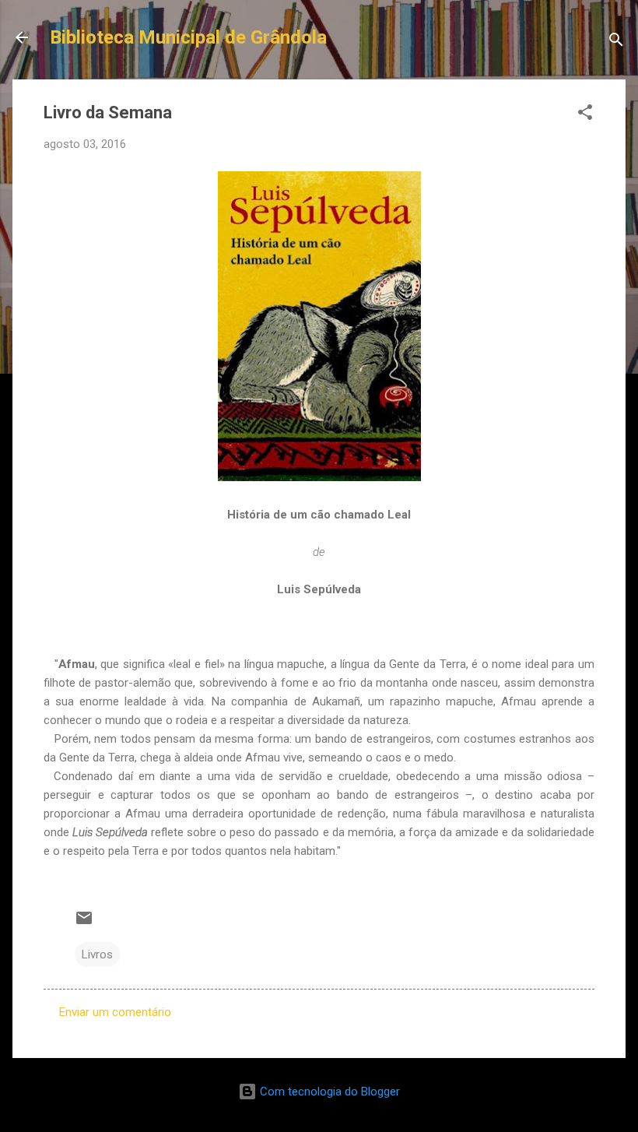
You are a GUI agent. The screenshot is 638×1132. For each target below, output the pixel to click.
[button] (585, 115)
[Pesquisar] (616, 42)
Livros (97, 954)
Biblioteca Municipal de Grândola (188, 37)
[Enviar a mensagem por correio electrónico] (84, 923)
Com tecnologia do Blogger (328, 1092)
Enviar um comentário (115, 1012)
